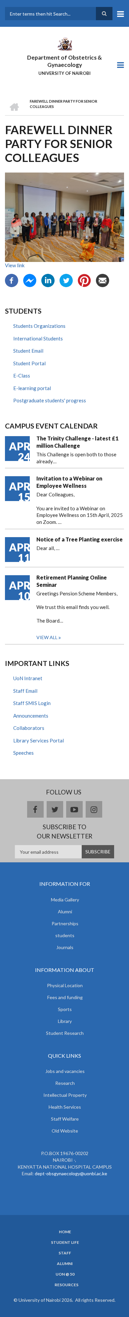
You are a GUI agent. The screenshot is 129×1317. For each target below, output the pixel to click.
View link (14, 265)
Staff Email (25, 691)
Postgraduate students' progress (49, 400)
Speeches (23, 753)
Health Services (65, 1107)
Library (65, 1021)
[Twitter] (66, 280)
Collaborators (28, 728)
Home (65, 1232)
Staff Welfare (65, 1119)
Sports (65, 1009)
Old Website (65, 1131)
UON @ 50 (65, 1274)
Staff (65, 1253)
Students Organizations (39, 326)
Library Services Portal (38, 740)
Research (65, 1083)
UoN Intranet (27, 678)
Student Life (65, 1242)
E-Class (21, 376)
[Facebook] (11, 280)
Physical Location (65, 985)
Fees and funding (65, 997)
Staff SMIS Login (32, 703)
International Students (38, 338)
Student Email (28, 351)
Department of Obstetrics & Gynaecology (64, 61)
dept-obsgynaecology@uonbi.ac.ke (71, 1173)
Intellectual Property (65, 1095)
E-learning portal (32, 388)
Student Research (65, 1033)
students (64, 935)
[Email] (102, 280)
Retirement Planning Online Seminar (71, 581)
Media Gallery (65, 899)
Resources (66, 1285)
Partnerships (65, 923)
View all (47, 637)
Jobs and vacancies (65, 1071)
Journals (64, 947)
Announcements (30, 716)
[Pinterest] (84, 280)
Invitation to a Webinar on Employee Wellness (69, 482)
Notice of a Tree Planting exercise (79, 539)
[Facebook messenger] (29, 280)
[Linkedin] (48, 280)
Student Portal (29, 363)
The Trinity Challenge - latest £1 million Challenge (77, 442)
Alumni (65, 911)
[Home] (64, 43)
